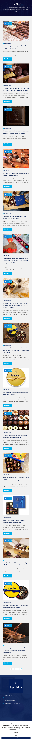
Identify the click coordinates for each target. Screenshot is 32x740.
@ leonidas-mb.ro (11, 700)
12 (21, 668)
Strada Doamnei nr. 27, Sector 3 (12, 703)
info (6, 700)
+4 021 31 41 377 (8, 695)
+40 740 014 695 (9, 698)
